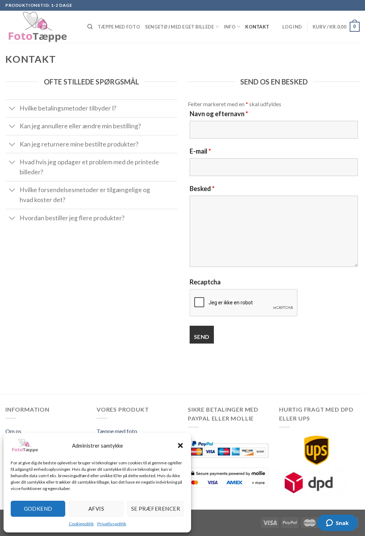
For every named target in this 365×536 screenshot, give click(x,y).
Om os (13, 431)
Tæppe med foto (119, 27)
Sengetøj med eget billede (179, 27)
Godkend (38, 508)
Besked (202, 188)
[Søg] (90, 27)
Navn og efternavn (219, 113)
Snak (342, 522)
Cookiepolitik (81, 523)
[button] (180, 445)
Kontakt (257, 27)
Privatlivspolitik (111, 523)
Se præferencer (155, 508)
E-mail (200, 151)
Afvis (96, 508)
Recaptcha (205, 281)
